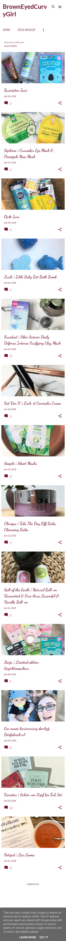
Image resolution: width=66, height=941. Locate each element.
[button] (60, 103)
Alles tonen (10, 46)
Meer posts (33, 884)
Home (6, 29)
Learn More (27, 937)
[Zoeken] (53, 7)
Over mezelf (26, 29)
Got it (43, 937)
